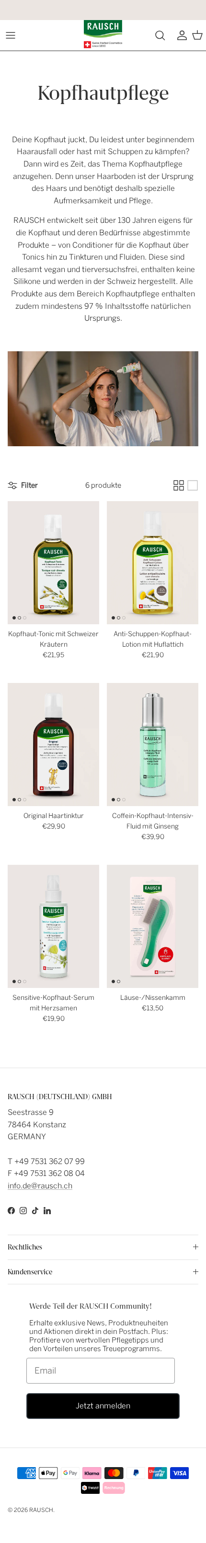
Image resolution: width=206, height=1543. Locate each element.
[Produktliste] (192, 485)
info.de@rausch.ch (40, 1185)
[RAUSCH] (103, 34)
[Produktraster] (178, 485)
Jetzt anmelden (103, 1405)
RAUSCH (41, 1510)
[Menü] (10, 35)
